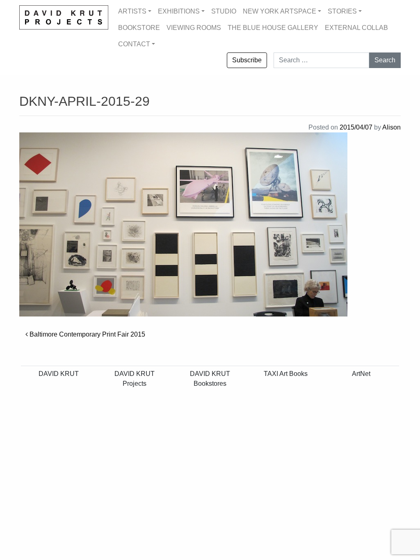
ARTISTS (132, 11)
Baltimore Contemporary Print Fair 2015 (86, 334)
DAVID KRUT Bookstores (210, 378)
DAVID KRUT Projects (134, 378)
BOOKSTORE (139, 27)
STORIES (342, 11)
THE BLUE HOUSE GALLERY (273, 27)
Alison (391, 127)
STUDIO (223, 11)
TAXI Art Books (286, 373)
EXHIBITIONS (179, 11)
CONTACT (134, 44)
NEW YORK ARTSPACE (279, 11)
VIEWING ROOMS (194, 27)
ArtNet (361, 373)
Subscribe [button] (247, 60)
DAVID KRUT (59, 373)
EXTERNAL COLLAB (356, 27)
